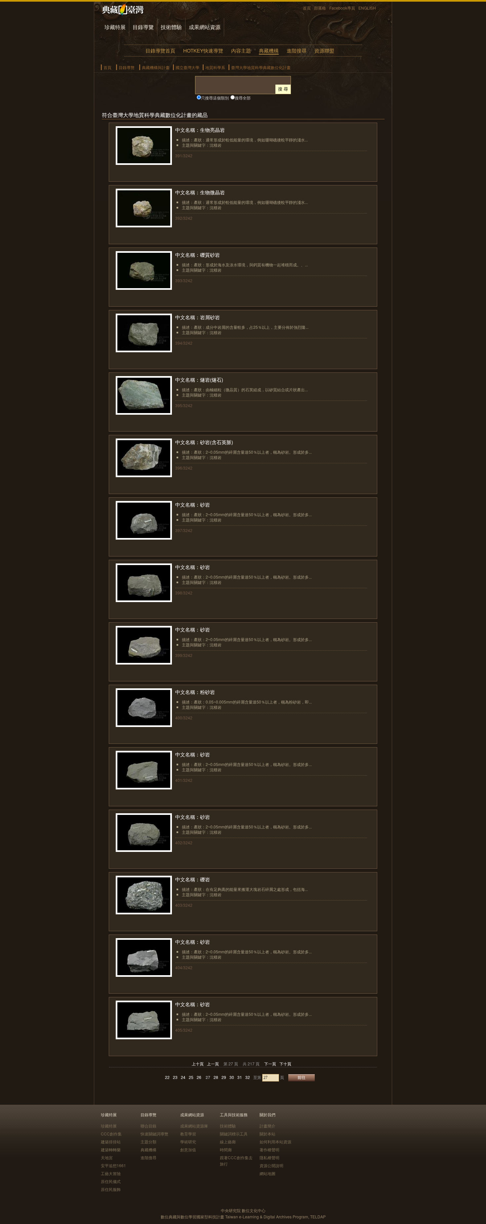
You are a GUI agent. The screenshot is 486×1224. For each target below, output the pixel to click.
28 (216, 1077)
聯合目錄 (148, 1125)
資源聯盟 (324, 50)
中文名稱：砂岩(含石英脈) (204, 442)
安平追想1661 (113, 1165)
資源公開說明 (271, 1165)
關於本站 (267, 1133)
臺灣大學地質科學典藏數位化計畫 (261, 67)
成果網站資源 (205, 27)
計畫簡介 (267, 1125)
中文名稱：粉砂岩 (195, 691)
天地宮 (107, 1157)
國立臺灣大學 (187, 67)
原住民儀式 (111, 1181)
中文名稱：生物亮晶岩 (200, 129)
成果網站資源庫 (194, 1125)
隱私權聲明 (269, 1157)
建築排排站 (111, 1141)
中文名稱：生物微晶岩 (200, 192)
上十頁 (198, 1063)
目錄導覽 (143, 27)
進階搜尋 (296, 50)
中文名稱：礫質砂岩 (197, 254)
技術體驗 (171, 27)
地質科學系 (215, 67)
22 (167, 1077)
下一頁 (270, 1063)
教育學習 (188, 1133)
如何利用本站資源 (275, 1141)
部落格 (320, 8)
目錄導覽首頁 (160, 50)
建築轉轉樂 (111, 1149)
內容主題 (241, 50)
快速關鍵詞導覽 (154, 1133)
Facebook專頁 (342, 8)
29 (224, 1077)
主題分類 (148, 1141)
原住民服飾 (111, 1189)
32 (247, 1077)
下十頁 (285, 1063)
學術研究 (188, 1141)
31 (239, 1077)
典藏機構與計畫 (156, 67)
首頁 (307, 8)
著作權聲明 (269, 1149)
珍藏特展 (115, 27)
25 (191, 1077)
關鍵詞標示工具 (234, 1133)
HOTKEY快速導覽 (203, 50)
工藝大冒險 (111, 1173)
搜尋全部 (243, 97)
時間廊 (226, 1149)
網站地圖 (267, 1173)
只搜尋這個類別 (215, 97)
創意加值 (188, 1149)
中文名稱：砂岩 (192, 504)
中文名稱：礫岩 (192, 879)
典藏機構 (269, 50)
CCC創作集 (111, 1133)
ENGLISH (367, 8)
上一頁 (213, 1063)
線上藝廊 (228, 1141)
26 (199, 1077)
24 (183, 1077)
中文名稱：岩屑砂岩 (197, 317)
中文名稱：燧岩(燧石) (199, 379)
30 (231, 1077)
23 (175, 1077)
